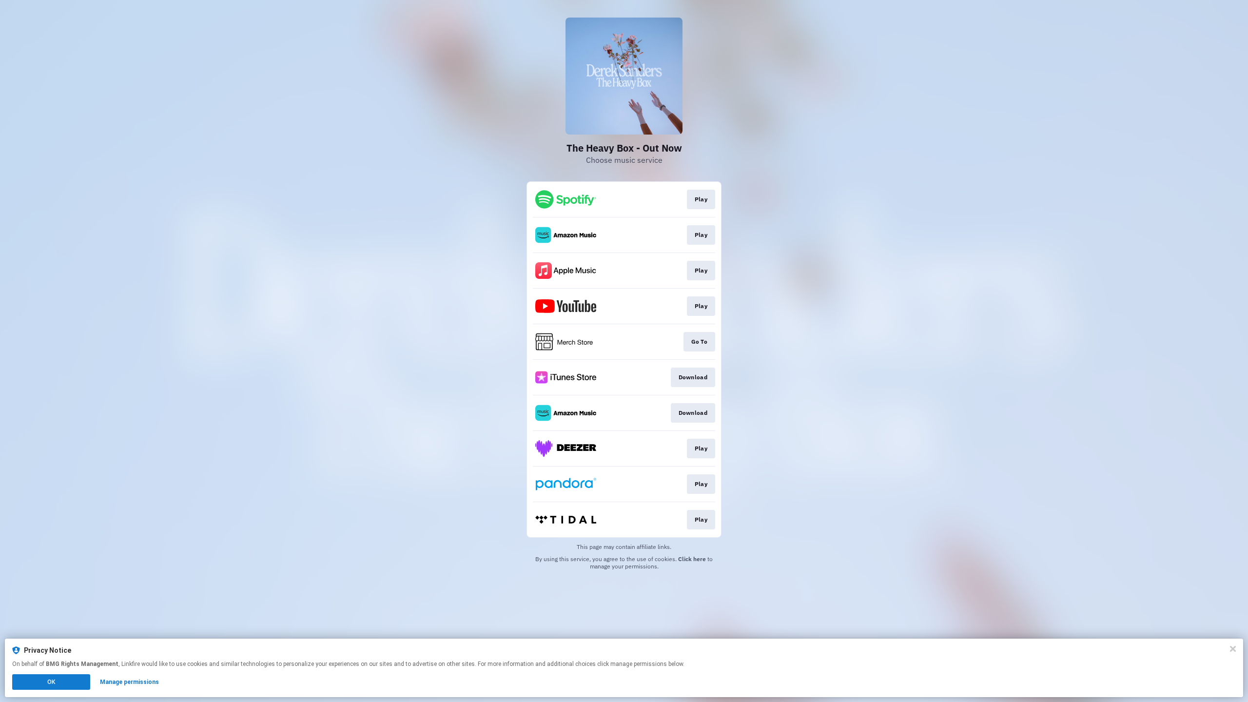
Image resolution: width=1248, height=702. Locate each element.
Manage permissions (129, 682)
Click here (692, 559)
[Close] (1233, 649)
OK (51, 682)
